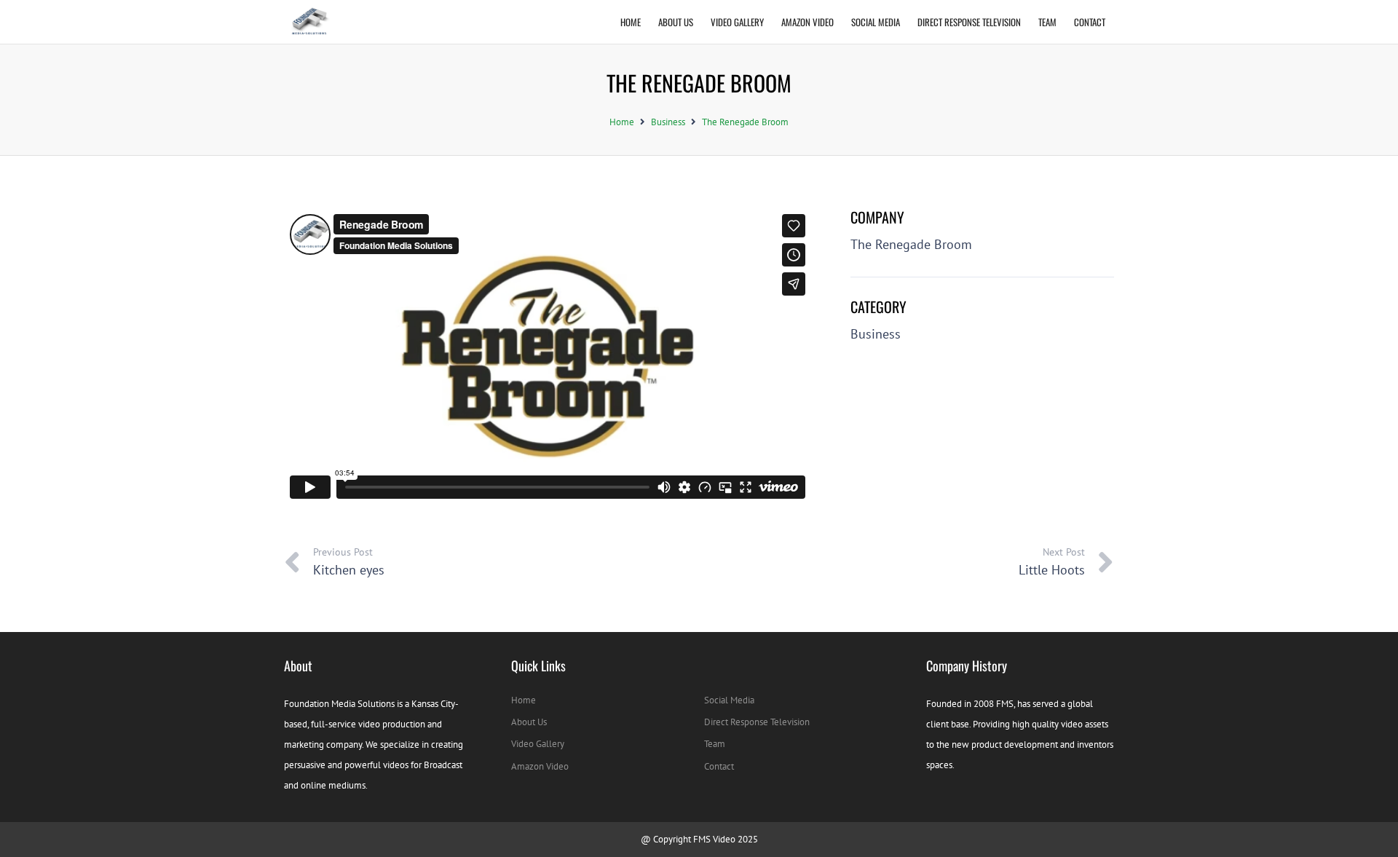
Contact (719, 766)
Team (714, 744)
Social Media (729, 700)
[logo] (308, 22)
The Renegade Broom (745, 122)
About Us (529, 722)
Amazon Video (540, 766)
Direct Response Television (757, 722)
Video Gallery (537, 744)
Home (621, 122)
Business (668, 122)
